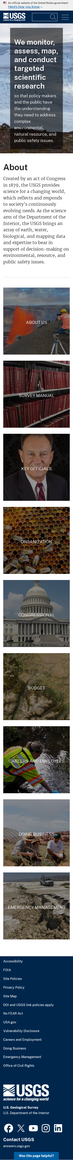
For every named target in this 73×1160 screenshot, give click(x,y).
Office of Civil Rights (18, 1066)
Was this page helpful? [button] (36, 1156)
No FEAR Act (13, 1013)
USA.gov (9, 1022)
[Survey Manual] (36, 394)
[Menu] (65, 17)
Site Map (10, 996)
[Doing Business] (36, 832)
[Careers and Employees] (36, 759)
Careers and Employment (22, 1040)
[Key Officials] (36, 467)
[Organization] (36, 540)
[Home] (14, 20)
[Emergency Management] (36, 905)
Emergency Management (22, 1057)
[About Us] (36, 321)
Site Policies (12, 979)
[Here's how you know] (36, 5)
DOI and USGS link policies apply (28, 1005)
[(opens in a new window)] (8, 1128)
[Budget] (36, 686)
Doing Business (14, 1048)
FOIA (7, 970)
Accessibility (13, 961)
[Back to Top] (58, 1145)
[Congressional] (36, 613)
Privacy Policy (14, 987)
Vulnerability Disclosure (21, 1031)
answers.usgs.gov (16, 1146)
